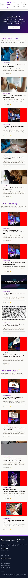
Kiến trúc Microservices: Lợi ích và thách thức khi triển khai (13, 398)
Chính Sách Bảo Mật (5, 563)
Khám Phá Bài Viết (14, 27)
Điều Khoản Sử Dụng (5, 565)
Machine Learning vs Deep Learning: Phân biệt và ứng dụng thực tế (13, 355)
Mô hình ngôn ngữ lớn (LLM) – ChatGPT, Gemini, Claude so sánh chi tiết (13, 231)
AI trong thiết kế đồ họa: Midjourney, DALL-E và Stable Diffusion (13, 324)
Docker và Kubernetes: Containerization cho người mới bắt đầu (14, 490)
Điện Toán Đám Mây (25, 4)
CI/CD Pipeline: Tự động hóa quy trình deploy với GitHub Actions (14, 521)
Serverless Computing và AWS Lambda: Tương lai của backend (12, 459)
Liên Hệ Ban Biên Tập (5, 567)
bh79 (2, 572)
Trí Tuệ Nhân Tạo (20, 4)
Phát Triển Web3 (14, 4)
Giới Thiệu (3, 561)
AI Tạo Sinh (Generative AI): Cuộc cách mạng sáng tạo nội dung (14, 263)
